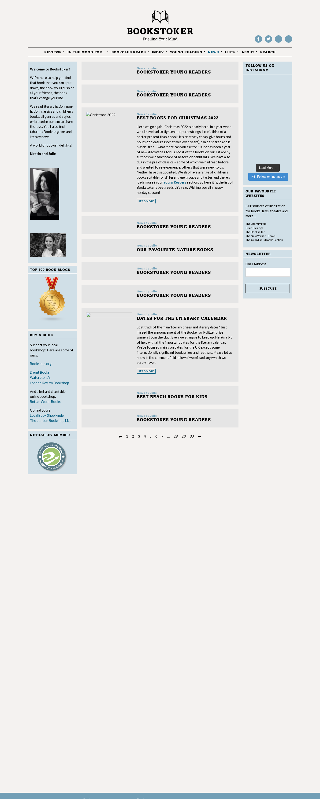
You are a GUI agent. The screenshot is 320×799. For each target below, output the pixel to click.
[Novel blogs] (52, 300)
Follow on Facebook (258, 42)
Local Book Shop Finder (47, 415)
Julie (153, 68)
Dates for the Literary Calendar (182, 319)
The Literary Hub (256, 223)
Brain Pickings (254, 228)
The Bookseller (255, 232)
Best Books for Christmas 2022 (177, 118)
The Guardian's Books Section (264, 240)
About (248, 52)
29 (184, 436)
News (213, 52)
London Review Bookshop (49, 383)
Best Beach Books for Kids (172, 397)
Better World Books (45, 402)
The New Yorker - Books (260, 236)
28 (176, 436)
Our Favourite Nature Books (175, 250)
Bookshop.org (41, 364)
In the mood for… (86, 52)
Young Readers (186, 52)
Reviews (53, 52)
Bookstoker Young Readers (174, 72)
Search (268, 52)
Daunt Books (40, 372)
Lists (230, 52)
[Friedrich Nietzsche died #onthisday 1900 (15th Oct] (268, 119)
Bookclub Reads (129, 52)
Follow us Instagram (278, 42)
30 (192, 436)
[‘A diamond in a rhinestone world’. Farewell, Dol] (268, 92)
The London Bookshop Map (50, 421)
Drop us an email (288, 42)
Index (158, 52)
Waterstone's (40, 377)
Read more (146, 201)
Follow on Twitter (268, 42)
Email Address (256, 264)
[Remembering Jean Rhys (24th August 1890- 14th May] (268, 147)
